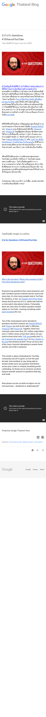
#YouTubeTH (39, 442)
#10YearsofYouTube (15, 442)
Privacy (35, 469)
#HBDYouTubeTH (28, 442)
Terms (42, 469)
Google (28, 469)
